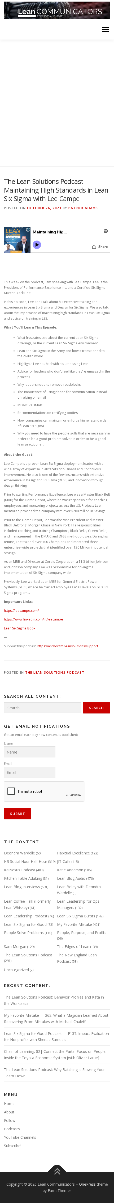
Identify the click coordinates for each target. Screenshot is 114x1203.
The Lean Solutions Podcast (54, 672)
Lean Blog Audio (71, 878)
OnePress (87, 1184)
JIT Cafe (64, 861)
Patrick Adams (83, 208)
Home (9, 1103)
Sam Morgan (15, 946)
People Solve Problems (24, 932)
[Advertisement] (57, 98)
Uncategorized (16, 969)
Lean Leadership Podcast (25, 915)
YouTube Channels (20, 1137)
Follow (9, 1120)
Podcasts (12, 1128)
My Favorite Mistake (74, 924)
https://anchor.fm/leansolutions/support (67, 646)
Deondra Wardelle (19, 852)
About (9, 1111)
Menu (105, 29)
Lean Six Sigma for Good (25, 924)
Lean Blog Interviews (22, 886)
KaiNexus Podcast (19, 869)
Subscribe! (12, 1145)
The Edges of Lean (73, 946)
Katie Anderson (70, 869)
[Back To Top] (57, 1172)
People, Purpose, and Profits (81, 932)
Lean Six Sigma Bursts (76, 915)
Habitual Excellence (73, 852)
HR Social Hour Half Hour (25, 861)
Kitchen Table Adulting (23, 878)
